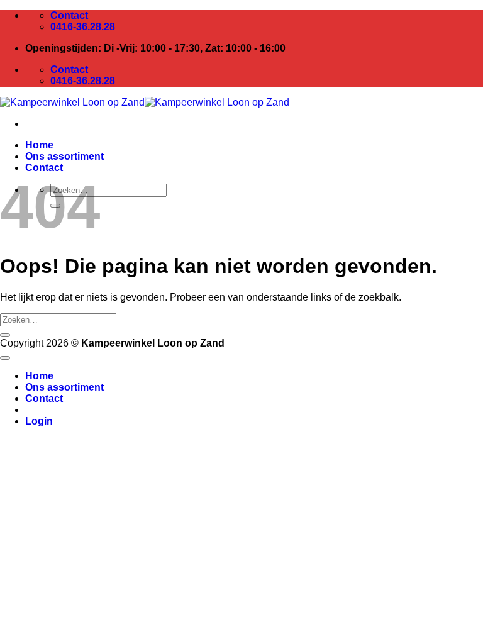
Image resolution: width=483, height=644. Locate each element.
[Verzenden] (5, 335)
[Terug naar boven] (5, 358)
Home (39, 145)
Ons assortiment (64, 156)
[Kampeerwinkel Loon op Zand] (144, 102)
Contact (44, 167)
